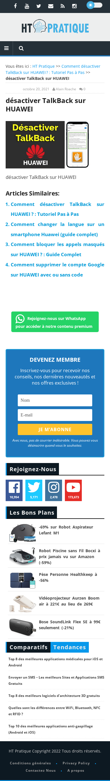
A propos (75, 770)
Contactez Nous (41, 770)
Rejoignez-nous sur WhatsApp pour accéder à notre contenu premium (54, 322)
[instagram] (74, 6)
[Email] (51, 6)
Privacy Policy (76, 763)
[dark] (94, 5)
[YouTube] (27, 6)
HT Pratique (43, 66)
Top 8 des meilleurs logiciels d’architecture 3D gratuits (54, 695)
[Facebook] (15, 6)
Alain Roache (66, 89)
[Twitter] (39, 6)
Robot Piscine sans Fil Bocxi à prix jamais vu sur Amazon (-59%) (69, 556)
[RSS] (63, 6)
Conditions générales (30, 763)
